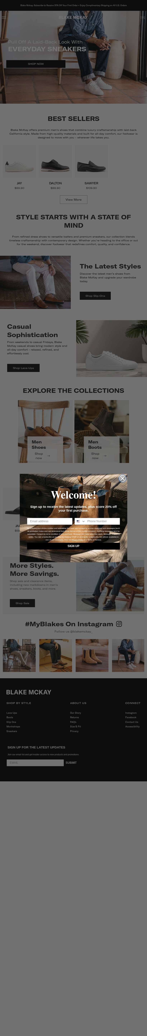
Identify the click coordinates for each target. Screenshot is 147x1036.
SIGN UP (73, 546)
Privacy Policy (77, 540)
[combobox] (80, 521)
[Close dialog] (122, 478)
